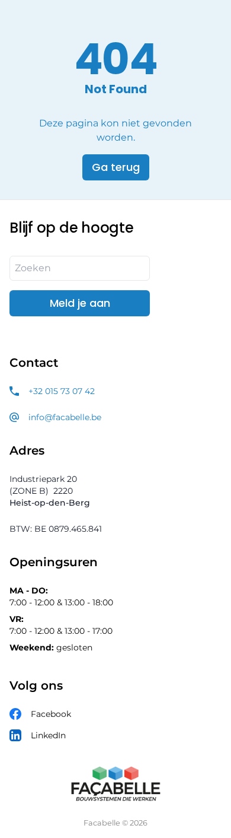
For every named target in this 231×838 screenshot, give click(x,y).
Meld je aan (80, 303)
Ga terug (116, 167)
